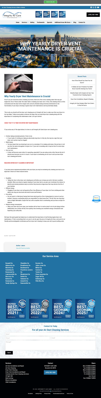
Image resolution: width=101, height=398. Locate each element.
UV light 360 (9, 376)
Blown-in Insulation (11, 380)
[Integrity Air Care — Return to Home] (12, 14)
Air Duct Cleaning (11, 368)
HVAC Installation (11, 382)
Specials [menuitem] (49, 22)
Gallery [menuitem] (32, 22)
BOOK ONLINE (50, 2)
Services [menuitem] (24, 22)
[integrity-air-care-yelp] (93, 7)
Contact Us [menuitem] (82, 22)
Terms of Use (70, 393)
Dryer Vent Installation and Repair (15, 372)
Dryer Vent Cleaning (11, 370)
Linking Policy (38, 393)
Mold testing (9, 378)
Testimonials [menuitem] (41, 22)
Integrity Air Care (45, 389)
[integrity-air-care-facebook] (91, 7)
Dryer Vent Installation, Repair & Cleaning (82, 99)
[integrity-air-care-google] (95, 7)
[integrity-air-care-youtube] (98, 7)
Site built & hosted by (50, 391)
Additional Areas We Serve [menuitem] (62, 22)
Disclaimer (30, 393)
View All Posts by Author (23, 248)
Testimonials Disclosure (58, 393)
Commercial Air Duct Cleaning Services (17, 374)
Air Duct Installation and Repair (15, 366)
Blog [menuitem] (74, 22)
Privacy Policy (47, 393)
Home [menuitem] (17, 22)
